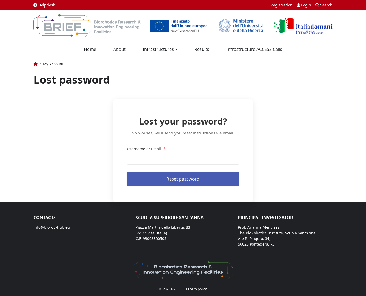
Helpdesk (46, 5)
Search (326, 5)
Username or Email (146, 148)
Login (305, 5)
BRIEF (175, 289)
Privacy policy (196, 289)
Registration (282, 5)
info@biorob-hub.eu (51, 227)
